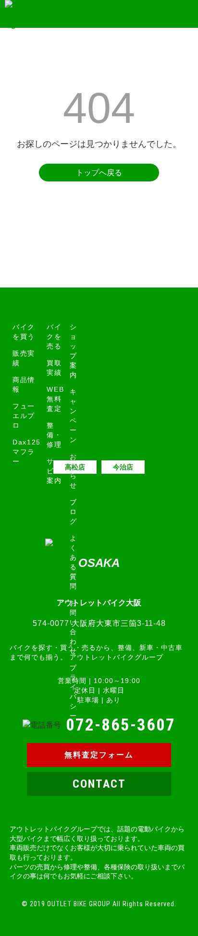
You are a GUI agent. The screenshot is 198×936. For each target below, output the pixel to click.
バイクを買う (23, 331)
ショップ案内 (73, 351)
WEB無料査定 (55, 398)
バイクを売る (54, 336)
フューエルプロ (23, 415)
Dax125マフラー (26, 451)
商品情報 (23, 384)
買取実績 (54, 367)
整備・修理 (54, 434)
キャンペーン (73, 416)
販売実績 (23, 358)
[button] (182, 14)
